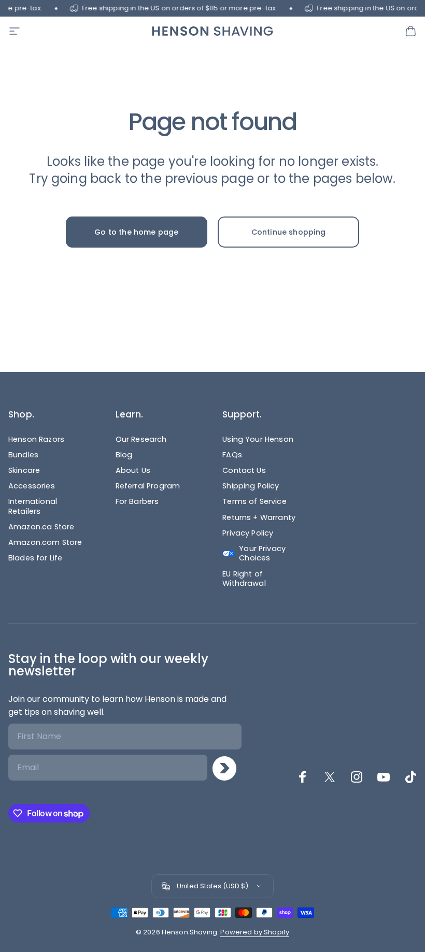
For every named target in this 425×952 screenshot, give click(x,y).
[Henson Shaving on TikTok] (410, 777)
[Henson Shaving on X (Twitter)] (329, 777)
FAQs (232, 454)
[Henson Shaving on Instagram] (356, 777)
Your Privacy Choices (262, 553)
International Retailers (32, 506)
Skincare (24, 470)
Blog (124, 454)
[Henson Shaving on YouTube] (383, 777)
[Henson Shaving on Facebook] (302, 777)
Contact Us (244, 470)
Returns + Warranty (258, 517)
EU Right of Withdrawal (244, 578)
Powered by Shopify (254, 932)
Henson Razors (36, 439)
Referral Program (148, 486)
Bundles (23, 454)
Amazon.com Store (45, 542)
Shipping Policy (250, 486)
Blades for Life (35, 557)
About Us (133, 470)
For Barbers (137, 501)
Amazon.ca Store (41, 526)
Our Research (141, 439)
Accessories (31, 486)
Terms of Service (254, 501)
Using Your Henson (257, 439)
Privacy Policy (247, 533)
